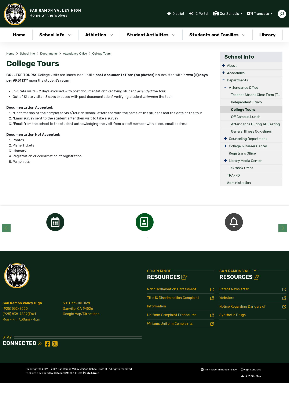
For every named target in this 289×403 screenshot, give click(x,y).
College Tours (101, 53)
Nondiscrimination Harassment (171, 289)
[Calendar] (55, 222)
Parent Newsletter (234, 289)
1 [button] (141, 237)
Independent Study (246, 102)
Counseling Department (248, 139)
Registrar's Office (242, 153)
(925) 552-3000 (15, 309)
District (178, 14)
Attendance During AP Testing (255, 124)
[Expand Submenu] (223, 65)
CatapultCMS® (63, 372)
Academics (236, 73)
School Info (52, 34)
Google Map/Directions (81, 314)
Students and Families (214, 34)
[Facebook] (48, 345)
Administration (239, 183)
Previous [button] (6, 228)
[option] (55, 222)
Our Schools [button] (230, 14)
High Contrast (252, 369)
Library (267, 34)
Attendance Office (75, 53)
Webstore (226, 298)
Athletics (95, 34)
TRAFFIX (233, 175)
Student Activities (148, 34)
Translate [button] (262, 14)
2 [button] (148, 237)
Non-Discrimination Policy (221, 369)
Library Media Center (245, 161)
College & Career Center (248, 146)
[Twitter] (55, 345)
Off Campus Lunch (245, 117)
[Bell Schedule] (233, 222)
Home (19, 34)
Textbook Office (241, 168)
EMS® (79, 372)
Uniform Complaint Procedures (171, 315)
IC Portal (201, 14)
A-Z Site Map (253, 376)
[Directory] (144, 222)
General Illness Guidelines (251, 131)
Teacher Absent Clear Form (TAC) (256, 95)
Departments (49, 53)
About (232, 66)
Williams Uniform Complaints (170, 324)
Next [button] (282, 228)
